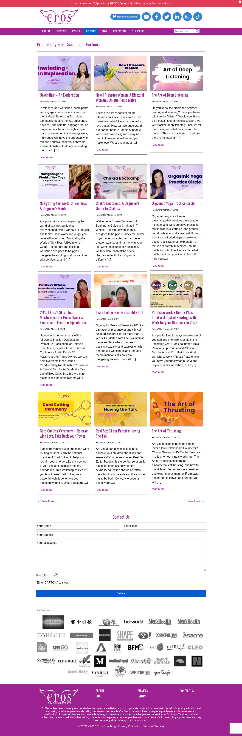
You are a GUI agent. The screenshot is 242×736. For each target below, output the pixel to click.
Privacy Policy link (129, 726)
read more (46, 157)
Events (76, 31)
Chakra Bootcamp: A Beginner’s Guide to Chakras (117, 205)
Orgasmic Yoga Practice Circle (173, 203)
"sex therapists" (113, 711)
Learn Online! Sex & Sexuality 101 (119, 312)
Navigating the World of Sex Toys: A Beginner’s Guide (64, 205)
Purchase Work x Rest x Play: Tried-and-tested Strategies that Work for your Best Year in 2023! (175, 317)
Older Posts (48, 501)
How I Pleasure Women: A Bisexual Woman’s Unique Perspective (120, 97)
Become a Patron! (127, 16)
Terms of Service (153, 726)
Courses (91, 31)
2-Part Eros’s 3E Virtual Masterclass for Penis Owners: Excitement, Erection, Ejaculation (63, 317)
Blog (104, 31)
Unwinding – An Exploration (59, 95)
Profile (46, 31)
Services (61, 31)
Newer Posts (193, 501)
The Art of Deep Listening (170, 95)
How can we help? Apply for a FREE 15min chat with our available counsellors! (121, 3)
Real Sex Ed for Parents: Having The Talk (118, 433)
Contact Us (119, 31)
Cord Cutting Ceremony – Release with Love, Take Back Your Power (64, 433)
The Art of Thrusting (166, 431)
